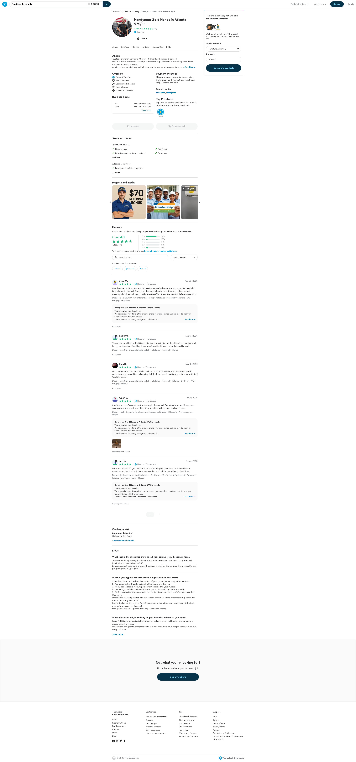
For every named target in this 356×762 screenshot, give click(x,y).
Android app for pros (188, 736)
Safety (216, 720)
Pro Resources (185, 726)
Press (114, 732)
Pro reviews (184, 730)
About (115, 47)
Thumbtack (116, 12)
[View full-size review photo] (116, 443)
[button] (122, 27)
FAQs (168, 47)
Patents (216, 730)
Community (184, 723)
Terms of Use (219, 723)
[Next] (159, 514)
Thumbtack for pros (188, 717)
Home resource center (156, 733)
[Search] (107, 4)
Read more (146, 110)
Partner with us (119, 723)
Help (215, 717)
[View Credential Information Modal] (127, 529)
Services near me (153, 726)
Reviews (145, 47)
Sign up (149, 720)
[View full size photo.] (129, 202)
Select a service (213, 43)
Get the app (151, 723)
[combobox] (48, 4)
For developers (119, 726)
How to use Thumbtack (156, 717)
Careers (115, 729)
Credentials (158, 47)
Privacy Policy (219, 726)
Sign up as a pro (186, 720)
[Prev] (150, 514)
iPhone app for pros (188, 733)
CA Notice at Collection (223, 733)
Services (125, 47)
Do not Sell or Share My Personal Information (228, 738)
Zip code (210, 54)
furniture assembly (131, 12)
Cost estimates (153, 730)
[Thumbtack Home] (4, 4)
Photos (135, 47)
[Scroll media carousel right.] (199, 202)
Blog (114, 736)
